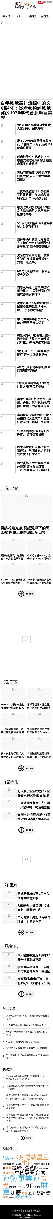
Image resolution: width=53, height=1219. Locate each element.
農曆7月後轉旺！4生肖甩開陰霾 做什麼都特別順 (27, 1017)
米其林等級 (43, 1168)
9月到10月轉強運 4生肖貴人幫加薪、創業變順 (34, 126)
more (29, 593)
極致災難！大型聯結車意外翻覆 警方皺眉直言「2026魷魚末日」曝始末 (33, 466)
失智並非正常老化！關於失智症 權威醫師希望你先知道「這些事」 (33, 258)
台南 (40, 1172)
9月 (30, 1185)
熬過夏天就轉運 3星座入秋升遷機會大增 (26, 1025)
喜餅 (6, 1197)
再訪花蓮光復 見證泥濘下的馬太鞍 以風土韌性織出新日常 (33, 175)
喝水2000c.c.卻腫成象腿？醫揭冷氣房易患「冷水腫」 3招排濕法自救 (34, 306)
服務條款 (26, 1210)
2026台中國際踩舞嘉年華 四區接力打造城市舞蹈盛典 (39, 582)
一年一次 (21, 1186)
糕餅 (8, 1168)
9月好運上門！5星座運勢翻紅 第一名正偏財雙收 (33, 352)
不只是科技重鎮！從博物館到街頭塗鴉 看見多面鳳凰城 (12, 732)
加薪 (16, 1192)
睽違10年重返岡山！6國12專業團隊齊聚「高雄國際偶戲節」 (34, 971)
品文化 (45, 16)
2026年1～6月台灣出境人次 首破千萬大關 (13, 581)
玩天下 (19, 16)
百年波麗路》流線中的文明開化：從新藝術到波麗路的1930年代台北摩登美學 (26, 110)
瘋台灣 (6, 16)
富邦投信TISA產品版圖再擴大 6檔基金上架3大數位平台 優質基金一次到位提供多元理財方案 (27, 1118)
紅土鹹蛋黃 (16, 1164)
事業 (29, 1172)
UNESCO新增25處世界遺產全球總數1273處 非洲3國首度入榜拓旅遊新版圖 (13, 709)
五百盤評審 (39, 1193)
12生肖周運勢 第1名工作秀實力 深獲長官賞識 (33, 432)
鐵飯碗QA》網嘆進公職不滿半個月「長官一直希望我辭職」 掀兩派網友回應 (34, 338)
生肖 (27, 1162)
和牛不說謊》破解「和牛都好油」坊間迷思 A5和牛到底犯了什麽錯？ (34, 450)
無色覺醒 (7, 1163)
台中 (11, 1197)
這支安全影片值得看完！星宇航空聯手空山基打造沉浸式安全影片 (27, 1129)
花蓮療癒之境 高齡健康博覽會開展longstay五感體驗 (27, 1087)
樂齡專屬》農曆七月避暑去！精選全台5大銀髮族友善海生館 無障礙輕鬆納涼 (34, 242)
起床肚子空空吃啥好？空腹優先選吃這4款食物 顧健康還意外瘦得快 (34, 160)
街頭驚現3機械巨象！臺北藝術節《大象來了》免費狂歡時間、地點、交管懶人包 (34, 420)
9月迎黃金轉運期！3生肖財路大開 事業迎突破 (33, 384)
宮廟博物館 (39, 1163)
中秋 (19, 1172)
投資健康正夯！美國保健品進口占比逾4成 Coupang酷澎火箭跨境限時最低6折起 (26, 1097)
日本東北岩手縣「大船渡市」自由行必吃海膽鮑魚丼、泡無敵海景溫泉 (12, 758)
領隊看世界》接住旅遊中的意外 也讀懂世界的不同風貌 (38, 708)
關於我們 (16, 1210)
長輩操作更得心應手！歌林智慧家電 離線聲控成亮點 (27, 1106)
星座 (43, 1157)
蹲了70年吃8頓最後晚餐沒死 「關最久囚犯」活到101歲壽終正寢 (34, 144)
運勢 (10, 1178)
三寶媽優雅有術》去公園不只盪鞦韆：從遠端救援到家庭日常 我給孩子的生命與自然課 (33, 196)
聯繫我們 (36, 1210)
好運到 (11, 884)
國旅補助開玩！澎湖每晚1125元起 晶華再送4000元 (12, 558)
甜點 (6, 1157)
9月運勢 (25, 1157)
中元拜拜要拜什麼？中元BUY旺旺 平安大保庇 (33, 321)
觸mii (26, 5)
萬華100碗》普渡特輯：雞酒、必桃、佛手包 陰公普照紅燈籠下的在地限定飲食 (34, 404)
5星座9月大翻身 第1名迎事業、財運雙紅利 (34, 225)
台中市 (37, 1187)
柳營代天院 (22, 1196)
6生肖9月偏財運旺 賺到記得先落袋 (33, 273)
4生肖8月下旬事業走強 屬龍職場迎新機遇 (33, 369)
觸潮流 (32, 16)
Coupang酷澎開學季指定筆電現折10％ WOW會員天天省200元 (25, 1077)
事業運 (29, 1178)
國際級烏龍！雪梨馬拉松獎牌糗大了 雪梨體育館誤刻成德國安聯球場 (33, 290)
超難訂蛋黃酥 (25, 1167)
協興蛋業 (12, 1187)
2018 (13, 1158)
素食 (24, 1193)
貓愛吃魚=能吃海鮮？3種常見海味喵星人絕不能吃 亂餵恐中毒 (33, 210)
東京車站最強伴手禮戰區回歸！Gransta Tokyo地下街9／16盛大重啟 (39, 733)
